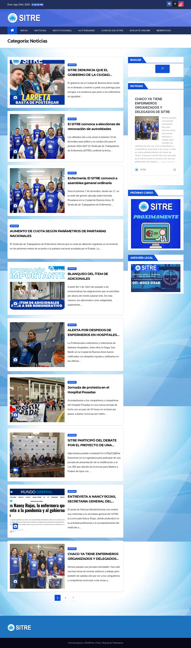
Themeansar (117, 643)
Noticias (72, 65)
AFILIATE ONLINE (140, 30)
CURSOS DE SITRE (112, 30)
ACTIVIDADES (86, 30)
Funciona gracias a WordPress (81, 643)
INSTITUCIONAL (62, 30)
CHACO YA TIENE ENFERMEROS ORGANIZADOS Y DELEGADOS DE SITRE (93, 559)
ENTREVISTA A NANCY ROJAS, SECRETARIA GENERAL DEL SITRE (92, 501)
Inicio (24, 30)
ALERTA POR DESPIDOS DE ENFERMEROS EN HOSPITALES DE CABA (92, 335)
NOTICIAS (40, 30)
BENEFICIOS (164, 30)
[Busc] (162, 69)
